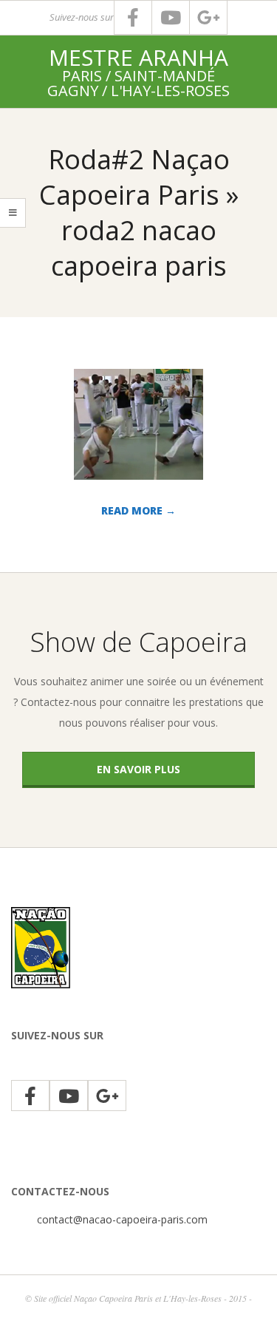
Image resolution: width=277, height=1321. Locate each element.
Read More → (138, 510)
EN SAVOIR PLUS (138, 769)
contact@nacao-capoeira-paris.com (122, 1219)
